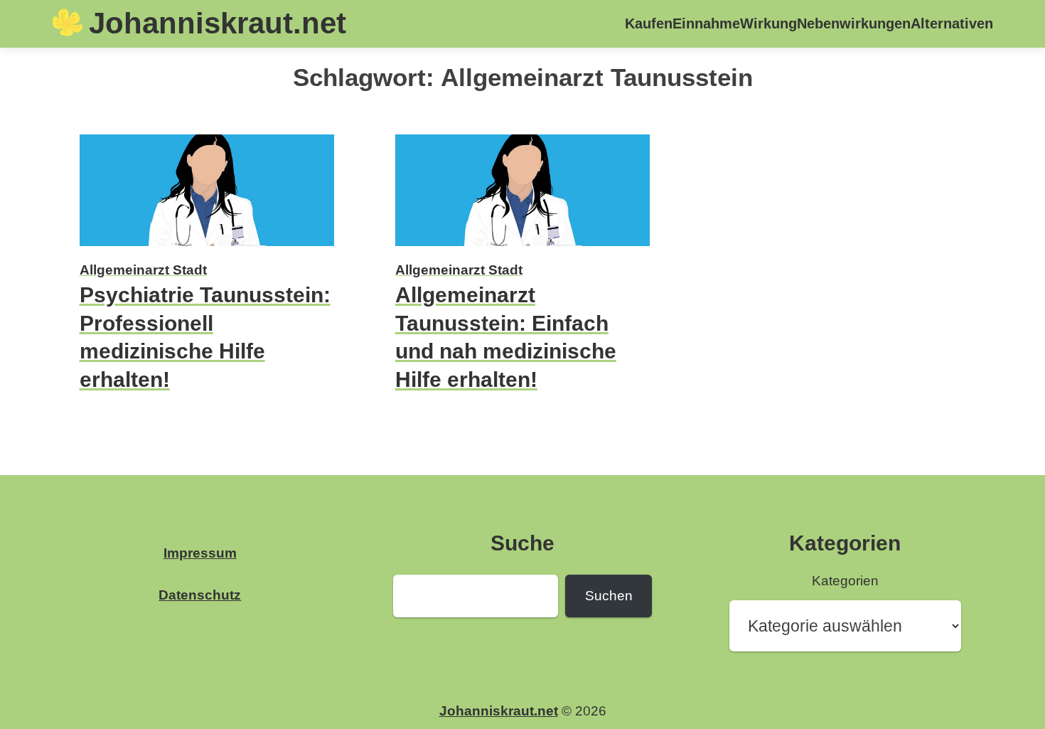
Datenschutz (200, 594)
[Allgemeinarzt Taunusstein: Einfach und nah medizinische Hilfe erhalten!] (522, 247)
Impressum (200, 553)
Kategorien (845, 580)
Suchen (609, 595)
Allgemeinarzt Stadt (143, 269)
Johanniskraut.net (217, 23)
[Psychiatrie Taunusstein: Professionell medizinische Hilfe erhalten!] (207, 247)
